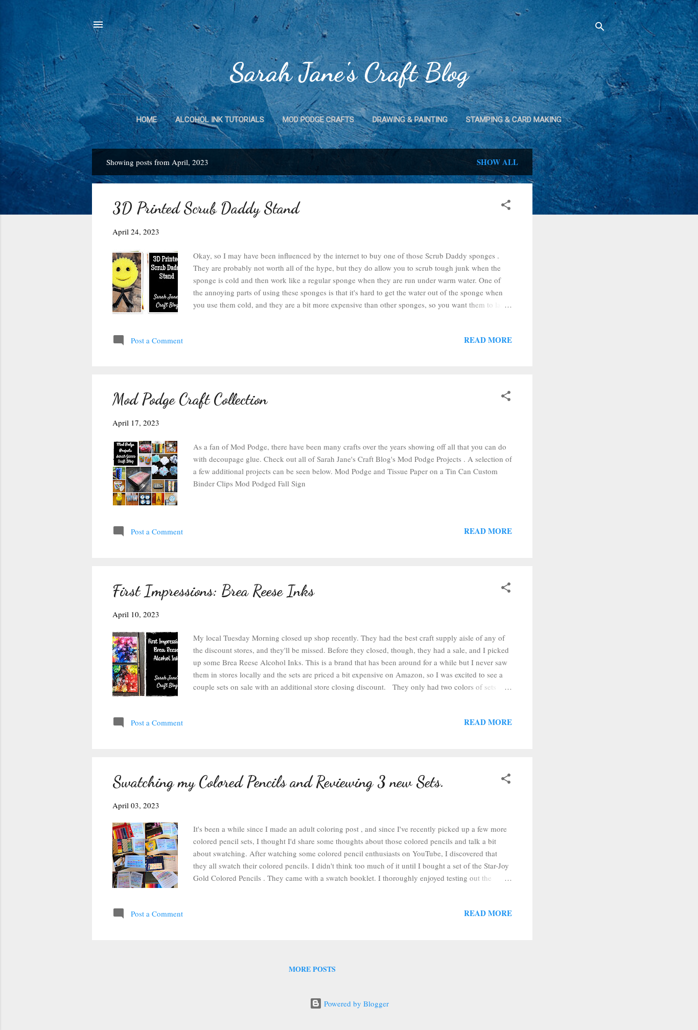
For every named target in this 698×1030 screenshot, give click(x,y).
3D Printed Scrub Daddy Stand (205, 208)
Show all (497, 162)
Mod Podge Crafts (318, 119)
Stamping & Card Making (514, 119)
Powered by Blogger (355, 1003)
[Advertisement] (573, 302)
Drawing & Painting (410, 119)
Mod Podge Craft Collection (189, 399)
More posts (312, 969)
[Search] (600, 27)
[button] (506, 206)
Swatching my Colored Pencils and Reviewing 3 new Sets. (278, 781)
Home (146, 119)
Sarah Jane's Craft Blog (349, 72)
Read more (488, 339)
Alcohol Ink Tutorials (219, 119)
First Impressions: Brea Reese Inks (213, 590)
